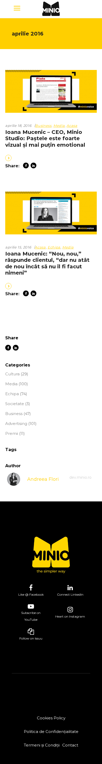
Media (59, 125)
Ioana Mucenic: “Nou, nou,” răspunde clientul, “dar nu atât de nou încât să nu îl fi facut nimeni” (47, 263)
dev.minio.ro (80, 477)
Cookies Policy (51, 717)
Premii (11, 433)
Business (43, 125)
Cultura (12, 373)
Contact (70, 745)
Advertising (16, 423)
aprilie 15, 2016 (18, 247)
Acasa (71, 125)
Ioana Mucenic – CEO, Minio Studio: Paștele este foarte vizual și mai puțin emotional (45, 138)
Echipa (54, 247)
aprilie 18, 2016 (18, 125)
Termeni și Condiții (42, 745)
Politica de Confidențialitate (51, 731)
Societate (14, 403)
